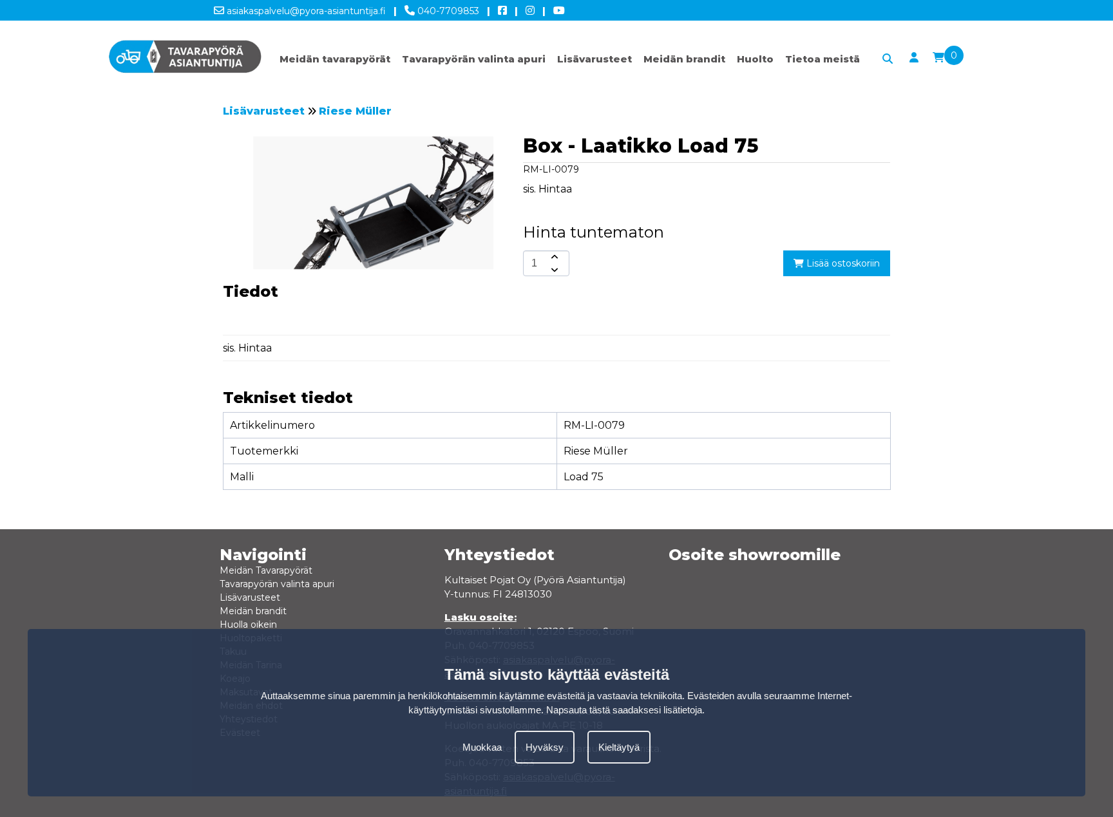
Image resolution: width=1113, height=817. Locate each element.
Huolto (755, 59)
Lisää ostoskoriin (842, 263)
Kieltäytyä (619, 747)
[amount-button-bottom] (553, 269)
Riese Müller (355, 111)
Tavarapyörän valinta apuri (474, 59)
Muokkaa (482, 747)
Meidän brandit (684, 59)
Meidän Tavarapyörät (266, 570)
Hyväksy (545, 747)
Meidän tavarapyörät (335, 59)
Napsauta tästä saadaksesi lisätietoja (624, 709)
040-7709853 (447, 11)
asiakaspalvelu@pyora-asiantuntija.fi (305, 11)
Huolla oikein (248, 624)
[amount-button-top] (553, 256)
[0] (938, 58)
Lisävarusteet (594, 59)
